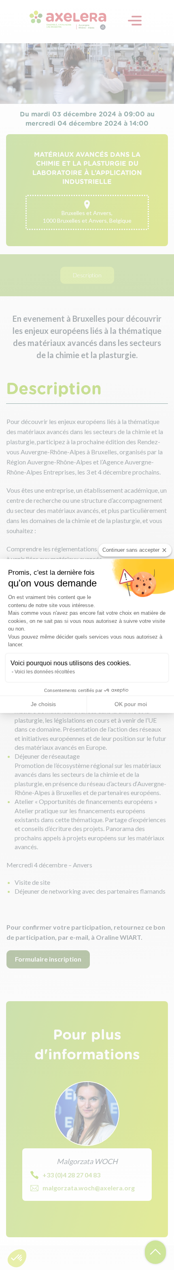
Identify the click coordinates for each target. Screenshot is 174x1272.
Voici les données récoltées (45, 672)
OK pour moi (131, 704)
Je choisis (43, 704)
